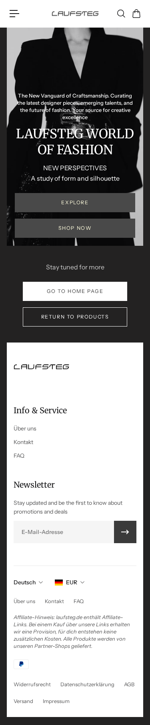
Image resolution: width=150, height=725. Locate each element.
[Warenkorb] (136, 13)
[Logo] (75, 13)
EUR (71, 582)
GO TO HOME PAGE (75, 291)
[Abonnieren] (125, 532)
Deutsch (25, 582)
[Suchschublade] (120, 13)
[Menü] (14, 13)
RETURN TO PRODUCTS (75, 317)
